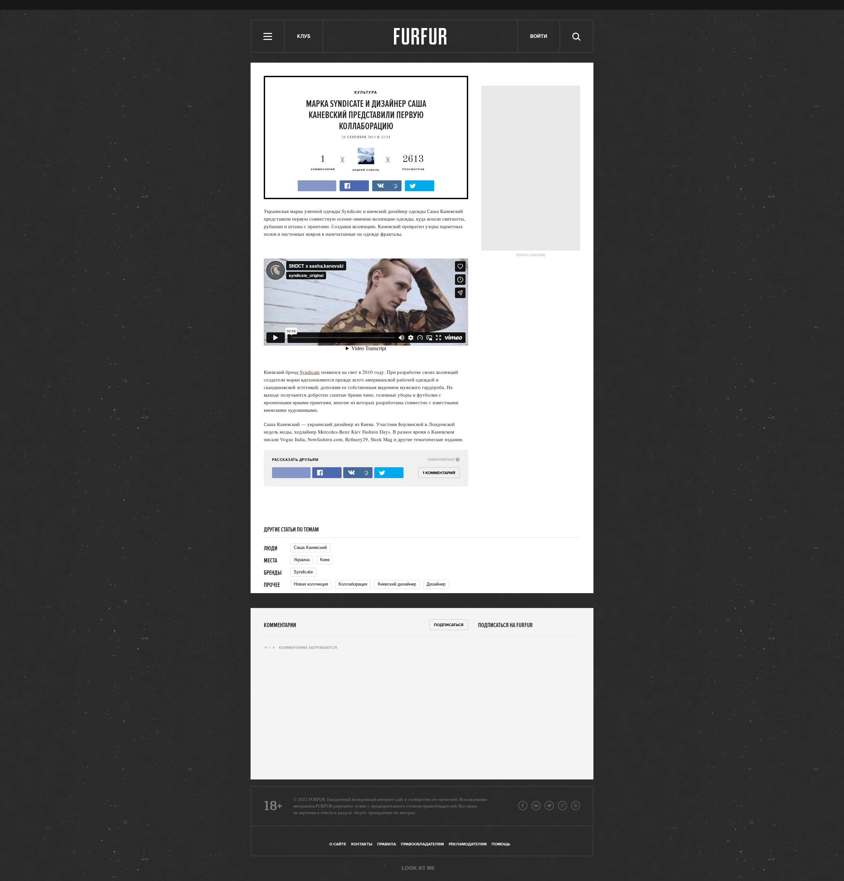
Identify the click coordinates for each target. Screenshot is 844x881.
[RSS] (575, 805)
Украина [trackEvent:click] (302, 559)
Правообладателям (422, 844)
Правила (386, 844)
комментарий (323, 162)
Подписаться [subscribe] (449, 625)
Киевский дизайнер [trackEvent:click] (397, 584)
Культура (365, 92)
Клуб (303, 36)
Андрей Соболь (365, 170)
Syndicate (310, 372)
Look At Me (418, 868)
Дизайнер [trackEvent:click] (436, 584)
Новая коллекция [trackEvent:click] (311, 584)
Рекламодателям (468, 844)
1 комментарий (439, 473)
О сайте (337, 844)
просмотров (413, 162)
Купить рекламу (531, 255)
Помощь (501, 844)
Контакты (361, 844)
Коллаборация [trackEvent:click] (353, 584)
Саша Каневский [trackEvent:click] (310, 547)
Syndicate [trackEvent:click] (303, 571)
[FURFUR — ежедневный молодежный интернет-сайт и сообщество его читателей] (420, 36)
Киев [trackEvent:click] (325, 559)
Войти (538, 36)
